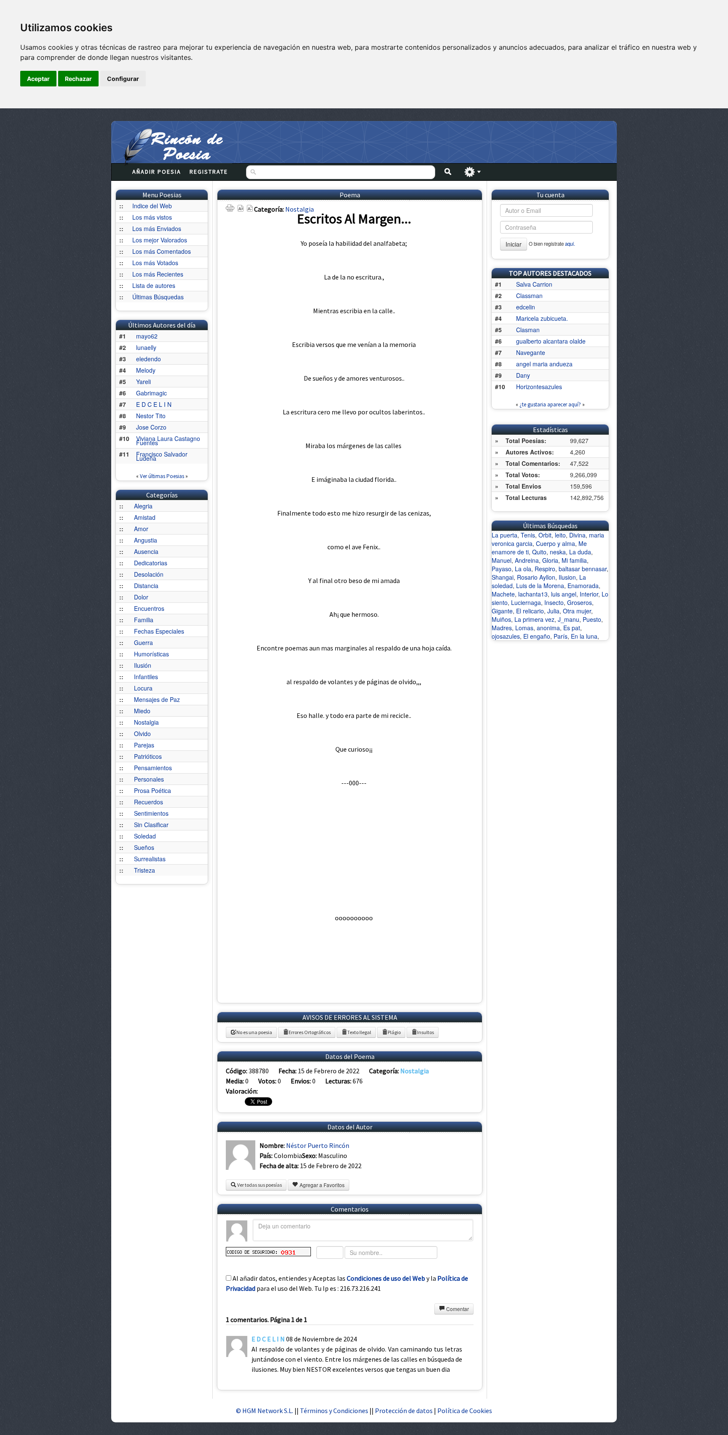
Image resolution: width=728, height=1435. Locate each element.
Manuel (501, 560)
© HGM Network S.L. (264, 1410)
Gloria (550, 560)
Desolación (148, 574)
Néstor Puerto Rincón (317, 1145)
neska (558, 552)
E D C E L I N (153, 404)
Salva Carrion (534, 284)
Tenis (528, 535)
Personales (149, 779)
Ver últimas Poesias (162, 476)
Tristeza (144, 870)
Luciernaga (526, 602)
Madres (502, 627)
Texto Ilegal (359, 1032)
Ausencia (146, 551)
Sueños (144, 847)
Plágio (394, 1032)
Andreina (527, 560)
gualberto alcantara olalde (551, 341)
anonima (548, 627)
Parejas (144, 745)
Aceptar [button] (38, 78)
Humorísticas (151, 654)
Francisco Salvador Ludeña (161, 456)
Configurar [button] (123, 78)
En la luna (584, 636)
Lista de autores (153, 285)
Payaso (501, 568)
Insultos (425, 1032)
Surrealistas (150, 859)
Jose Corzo (151, 427)
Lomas (524, 627)
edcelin (525, 307)
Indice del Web (152, 206)
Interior (589, 594)
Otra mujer (577, 611)
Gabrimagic (151, 393)
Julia (553, 611)
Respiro (545, 568)
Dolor (141, 597)
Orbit (544, 535)
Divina (577, 535)
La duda (580, 552)
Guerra (143, 642)
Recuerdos (148, 802)
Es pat (571, 627)
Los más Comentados (161, 251)
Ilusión (142, 665)
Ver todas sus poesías (259, 1185)
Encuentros (149, 608)
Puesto (592, 619)
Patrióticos (148, 756)
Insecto (554, 602)
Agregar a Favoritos (321, 1184)
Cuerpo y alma (555, 543)
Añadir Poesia (156, 171)
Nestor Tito (151, 415)
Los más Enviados (156, 228)
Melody (145, 370)
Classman (529, 295)
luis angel (563, 594)
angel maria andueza (544, 364)
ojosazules (506, 636)
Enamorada (583, 585)
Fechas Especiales (159, 631)
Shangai (503, 577)
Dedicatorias (150, 563)
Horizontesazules (539, 386)
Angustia (145, 540)
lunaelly (146, 347)
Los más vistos (152, 217)
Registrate (209, 171)
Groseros (579, 602)
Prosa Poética (152, 790)
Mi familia (574, 560)
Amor (141, 528)
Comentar (457, 1308)
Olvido (142, 733)
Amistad (144, 517)
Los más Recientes (157, 274)
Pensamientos (153, 767)
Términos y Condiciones (334, 1410)
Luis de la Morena (540, 585)
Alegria (143, 506)
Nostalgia (146, 722)
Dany (523, 375)
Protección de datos (404, 1410)
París (560, 636)
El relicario (530, 611)
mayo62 (147, 336)
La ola (523, 568)
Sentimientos (151, 813)
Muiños (501, 619)
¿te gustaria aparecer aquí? (550, 404)
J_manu (568, 619)
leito (560, 535)
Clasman (528, 329)
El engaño (536, 636)
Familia (143, 619)
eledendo (148, 359)
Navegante (530, 352)
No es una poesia (254, 1032)
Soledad (145, 836)
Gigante (502, 611)
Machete (503, 594)
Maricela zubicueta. (542, 318)
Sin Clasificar (151, 824)
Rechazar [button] (78, 78)
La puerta (504, 535)
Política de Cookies (464, 1410)
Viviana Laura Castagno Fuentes (168, 440)
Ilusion (567, 577)
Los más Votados (155, 262)
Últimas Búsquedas (158, 297)
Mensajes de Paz (157, 699)
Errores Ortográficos (310, 1032)
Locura (143, 688)
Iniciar (514, 244)
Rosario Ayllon (536, 577)
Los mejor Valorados (159, 240)
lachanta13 (533, 594)
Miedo (142, 711)
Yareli (143, 381)
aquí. (570, 243)
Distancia (146, 585)
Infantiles (146, 676)
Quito (539, 552)
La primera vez (534, 619)
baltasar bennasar (583, 568)
